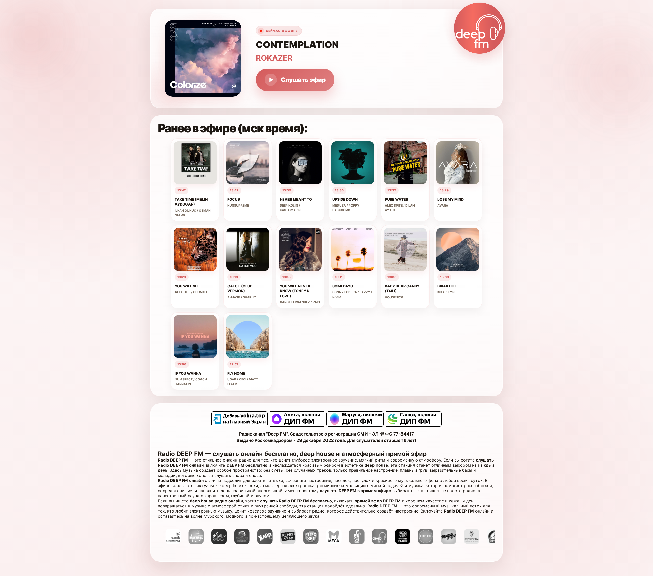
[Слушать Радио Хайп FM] (235, 542)
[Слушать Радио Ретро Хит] (281, 542)
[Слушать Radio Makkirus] (166, 542)
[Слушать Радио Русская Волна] (212, 542)
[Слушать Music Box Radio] (373, 542)
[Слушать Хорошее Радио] (419, 542)
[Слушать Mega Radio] (304, 542)
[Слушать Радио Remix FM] (258, 542)
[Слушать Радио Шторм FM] (488, 542)
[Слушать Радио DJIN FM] (465, 542)
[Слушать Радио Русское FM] (442, 542)
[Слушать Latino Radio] (189, 542)
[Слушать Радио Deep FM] (350, 542)
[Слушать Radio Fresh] (327, 542)
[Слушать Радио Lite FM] (396, 542)
